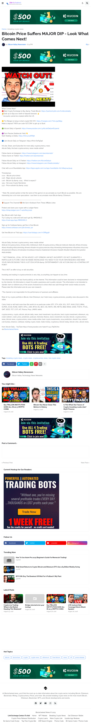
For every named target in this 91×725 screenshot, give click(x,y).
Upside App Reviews (72, 718)
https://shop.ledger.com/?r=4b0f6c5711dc (17, 210)
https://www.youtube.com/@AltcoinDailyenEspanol (40, 128)
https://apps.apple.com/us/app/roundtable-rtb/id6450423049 (49, 168)
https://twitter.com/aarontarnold (31, 156)
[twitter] (41, 703)
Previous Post (8, 463)
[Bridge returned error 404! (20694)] (35, 598)
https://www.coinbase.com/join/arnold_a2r (17, 227)
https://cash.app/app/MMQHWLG (14, 220)
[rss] (55, 703)
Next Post (84, 463)
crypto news (27, 358)
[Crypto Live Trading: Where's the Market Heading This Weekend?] (13, 598)
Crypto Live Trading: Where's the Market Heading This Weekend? (12, 607)
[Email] (40, 364)
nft (71, 657)
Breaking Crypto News (57, 715)
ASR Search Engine (45, 721)
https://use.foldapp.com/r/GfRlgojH (36, 232)
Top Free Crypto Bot (29, 721)
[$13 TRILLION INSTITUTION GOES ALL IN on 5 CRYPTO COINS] (15, 394)
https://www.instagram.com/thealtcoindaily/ (43, 163)
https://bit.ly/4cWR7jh (27, 136)
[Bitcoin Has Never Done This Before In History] (45, 394)
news (65, 657)
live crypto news (54, 358)
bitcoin (7, 657)
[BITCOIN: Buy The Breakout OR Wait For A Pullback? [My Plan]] (9, 579)
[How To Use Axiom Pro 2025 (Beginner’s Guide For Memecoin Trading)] (9, 560)
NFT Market (43, 715)
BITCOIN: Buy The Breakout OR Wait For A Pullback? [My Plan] (38, 576)
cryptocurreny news (40, 358)
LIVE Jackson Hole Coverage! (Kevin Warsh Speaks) (77, 607)
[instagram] (50, 703)
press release (79, 657)
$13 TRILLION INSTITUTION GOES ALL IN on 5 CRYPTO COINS (14, 407)
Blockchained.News (11, 329)
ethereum (46, 657)
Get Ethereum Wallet (75, 715)
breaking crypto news (15, 29)
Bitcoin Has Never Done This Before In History (45, 406)
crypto (25, 657)
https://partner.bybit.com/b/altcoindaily (56, 111)
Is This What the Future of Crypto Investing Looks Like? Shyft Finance (74, 407)
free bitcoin (56, 657)
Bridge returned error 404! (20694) (34, 606)
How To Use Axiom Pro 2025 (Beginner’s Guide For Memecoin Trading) (41, 557)
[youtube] (45, 703)
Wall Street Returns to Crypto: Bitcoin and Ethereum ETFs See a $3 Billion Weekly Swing (48, 567)
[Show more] (44, 364)
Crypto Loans (43, 718)
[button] (2, 3)
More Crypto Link (56, 718)
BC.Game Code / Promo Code (77, 721)
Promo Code (59, 721)
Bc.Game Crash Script (11, 721)
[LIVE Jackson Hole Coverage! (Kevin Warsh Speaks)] (77, 598)
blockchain (16, 657)
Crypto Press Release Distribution (23, 718)
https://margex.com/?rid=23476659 (49, 121)
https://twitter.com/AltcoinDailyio (39, 161)
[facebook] (36, 703)
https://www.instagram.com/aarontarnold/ (37, 153)
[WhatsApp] (32, 364)
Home (4, 29)
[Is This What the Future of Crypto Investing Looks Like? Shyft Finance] (75, 394)
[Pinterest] (36, 364)
